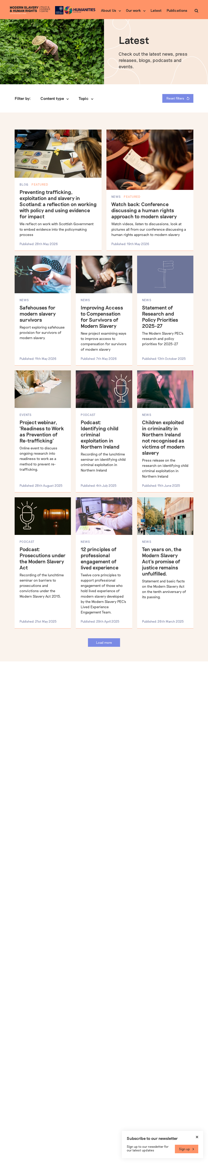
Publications (177, 10)
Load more (104, 642)
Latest (156, 10)
